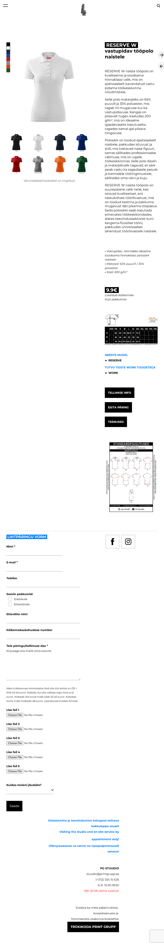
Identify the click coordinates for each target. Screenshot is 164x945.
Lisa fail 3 (13, 738)
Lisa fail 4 (13, 752)
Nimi (10, 546)
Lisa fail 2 (13, 724)
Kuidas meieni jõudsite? (23, 785)
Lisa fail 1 (12, 710)
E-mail (11, 562)
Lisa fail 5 (13, 766)
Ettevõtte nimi (16, 614)
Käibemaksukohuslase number (29, 630)
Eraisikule (20, 599)
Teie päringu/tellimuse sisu (26, 646)
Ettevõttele (22, 604)
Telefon (11, 578)
